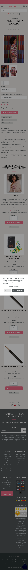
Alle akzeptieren (18, 290)
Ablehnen (7, 290)
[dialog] (14, 285)
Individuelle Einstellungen (14, 286)
